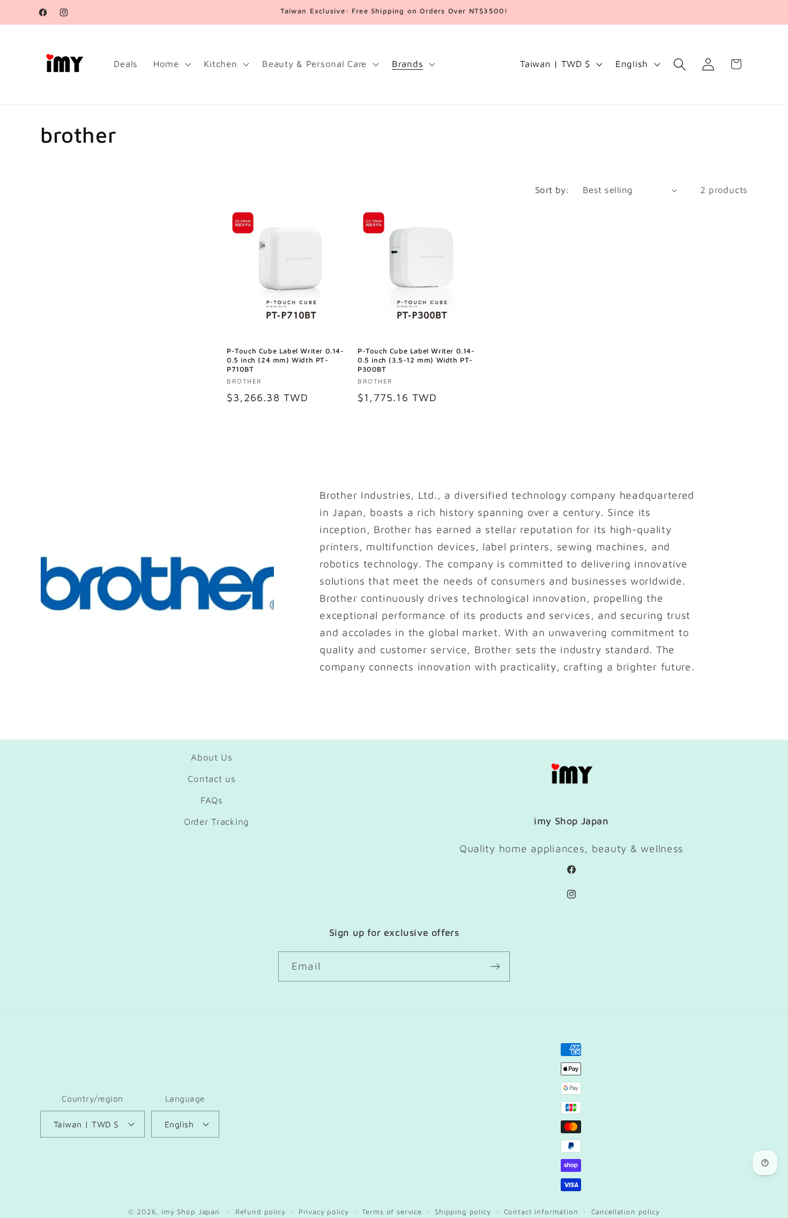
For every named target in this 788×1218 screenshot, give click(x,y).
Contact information (541, 1211)
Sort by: (552, 189)
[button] (170, 64)
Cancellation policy (625, 1211)
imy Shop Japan (190, 1211)
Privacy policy (324, 1211)
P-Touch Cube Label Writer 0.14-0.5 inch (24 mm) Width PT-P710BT (285, 359)
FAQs (211, 800)
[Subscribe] (495, 966)
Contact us (211, 778)
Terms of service (392, 1211)
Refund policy (260, 1211)
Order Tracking (216, 821)
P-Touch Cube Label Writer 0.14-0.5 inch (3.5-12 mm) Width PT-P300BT (416, 359)
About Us (212, 757)
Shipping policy (463, 1211)
